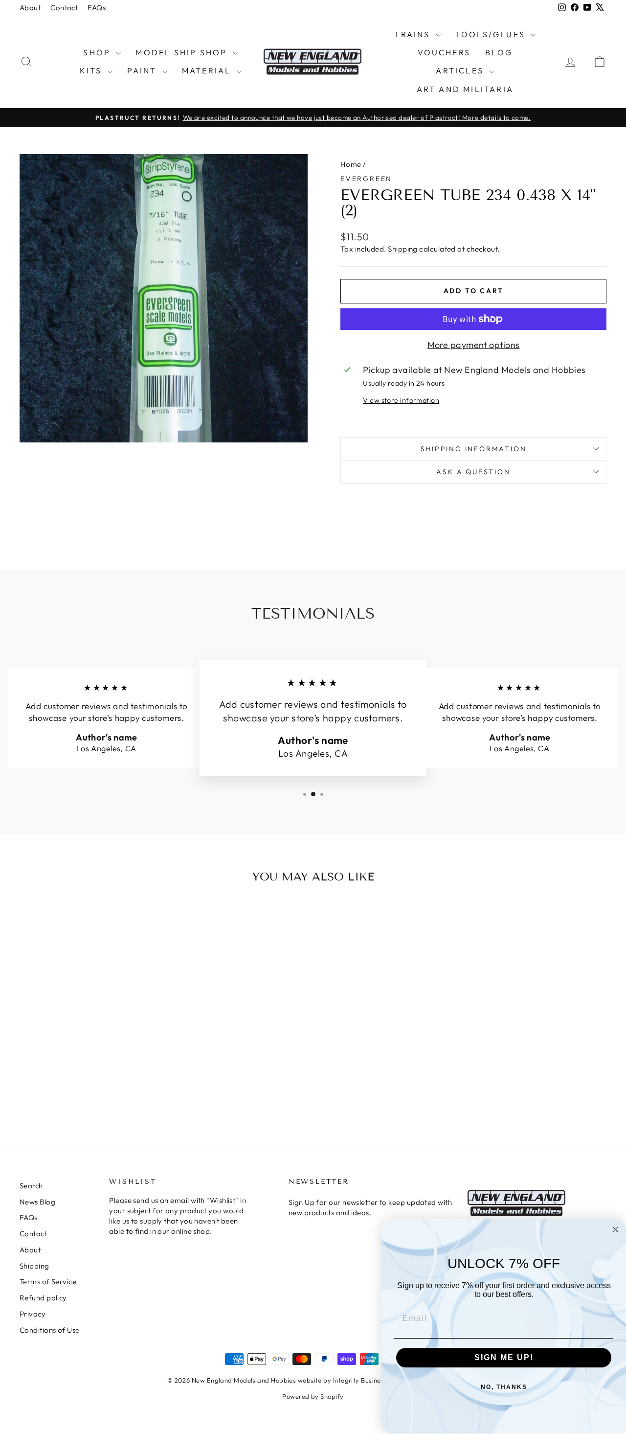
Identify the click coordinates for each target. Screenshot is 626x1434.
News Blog (37, 1201)
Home (350, 164)
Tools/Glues (491, 34)
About (30, 7)
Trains (413, 34)
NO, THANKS (504, 1387)
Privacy (32, 1313)
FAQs (97, 7)
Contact (64, 7)
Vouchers (444, 52)
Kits (92, 70)
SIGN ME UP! (504, 1357)
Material (208, 70)
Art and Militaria (465, 89)
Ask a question (473, 471)
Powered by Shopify (312, 1396)
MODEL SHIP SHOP (182, 52)
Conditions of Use (50, 1330)
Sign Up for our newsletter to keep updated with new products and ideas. (370, 1207)
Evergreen (366, 178)
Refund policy (43, 1297)
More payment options (473, 344)
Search (31, 1185)
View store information (401, 400)
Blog (499, 52)
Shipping (403, 249)
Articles (461, 70)
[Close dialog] (615, 1229)
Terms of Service (48, 1281)
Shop (98, 52)
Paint (143, 70)
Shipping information (474, 448)
